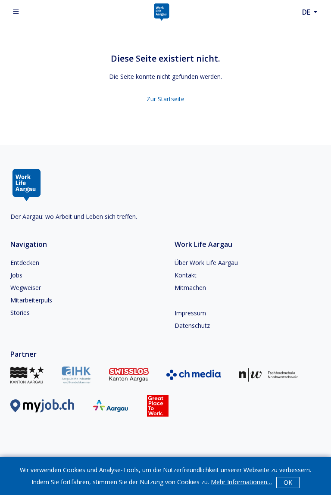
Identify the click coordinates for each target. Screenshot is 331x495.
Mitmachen (190, 287)
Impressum (190, 313)
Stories (20, 312)
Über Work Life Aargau (206, 262)
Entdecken (24, 262)
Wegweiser (25, 287)
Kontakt (186, 275)
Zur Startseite (165, 99)
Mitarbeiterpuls (31, 300)
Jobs (16, 275)
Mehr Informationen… (241, 482)
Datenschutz (192, 325)
